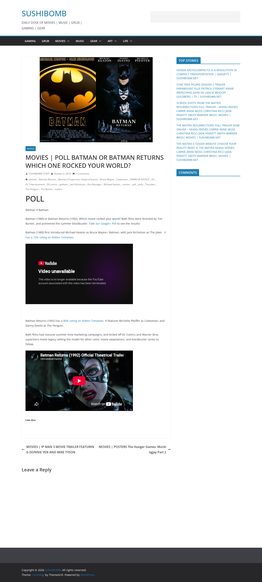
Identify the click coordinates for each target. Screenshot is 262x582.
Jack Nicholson (77, 184)
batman (33, 179)
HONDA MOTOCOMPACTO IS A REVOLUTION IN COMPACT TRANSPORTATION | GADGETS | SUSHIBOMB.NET (206, 74)
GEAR (93, 41)
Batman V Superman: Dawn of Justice (78, 179)
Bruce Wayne (107, 179)
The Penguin (32, 189)
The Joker (150, 184)
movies (126, 184)
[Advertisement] (195, 17)
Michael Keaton (112, 184)
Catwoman (122, 179)
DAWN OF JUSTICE (139, 179)
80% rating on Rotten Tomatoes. (83, 321)
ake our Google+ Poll (103, 223)
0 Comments (82, 173)
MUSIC (80, 41)
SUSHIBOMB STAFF (39, 173)
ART (110, 41)
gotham (64, 184)
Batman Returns (47, 179)
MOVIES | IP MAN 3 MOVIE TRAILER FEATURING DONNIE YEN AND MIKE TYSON (60, 449)
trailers (59, 189)
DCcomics (52, 184)
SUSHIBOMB (44, 13)
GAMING (30, 41)
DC (153, 179)
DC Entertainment (35, 184)
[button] (67, 41)
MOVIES (60, 41)
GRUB (45, 41)
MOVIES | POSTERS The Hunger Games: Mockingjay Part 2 (132, 449)
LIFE (125, 41)
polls (140, 184)
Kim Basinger (94, 184)
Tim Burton (47, 189)
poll (134, 184)
